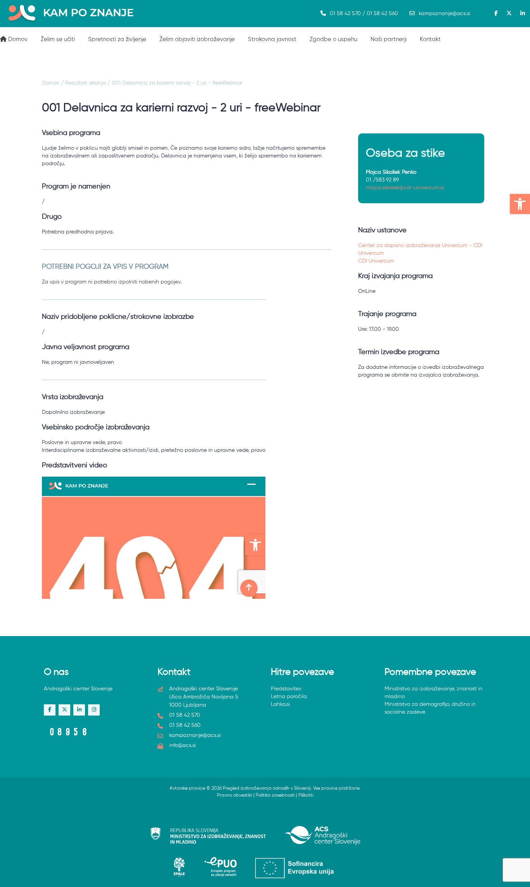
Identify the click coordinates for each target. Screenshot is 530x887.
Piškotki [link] (305, 795)
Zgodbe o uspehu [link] (333, 39)
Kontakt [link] (430, 39)
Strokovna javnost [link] (272, 39)
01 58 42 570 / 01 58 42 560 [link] (364, 13)
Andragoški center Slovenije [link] (78, 689)
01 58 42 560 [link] (185, 725)
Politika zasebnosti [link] (275, 795)
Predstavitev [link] (286, 689)
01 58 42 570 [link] (184, 715)
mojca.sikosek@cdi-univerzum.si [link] (405, 187)
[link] (520, 204)
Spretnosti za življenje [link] (117, 39)
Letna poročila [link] (289, 696)
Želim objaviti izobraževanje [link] (197, 39)
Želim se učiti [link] (58, 39)
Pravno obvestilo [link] (234, 795)
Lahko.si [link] (280, 704)
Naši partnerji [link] (389, 39)
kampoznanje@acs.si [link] (444, 13)
